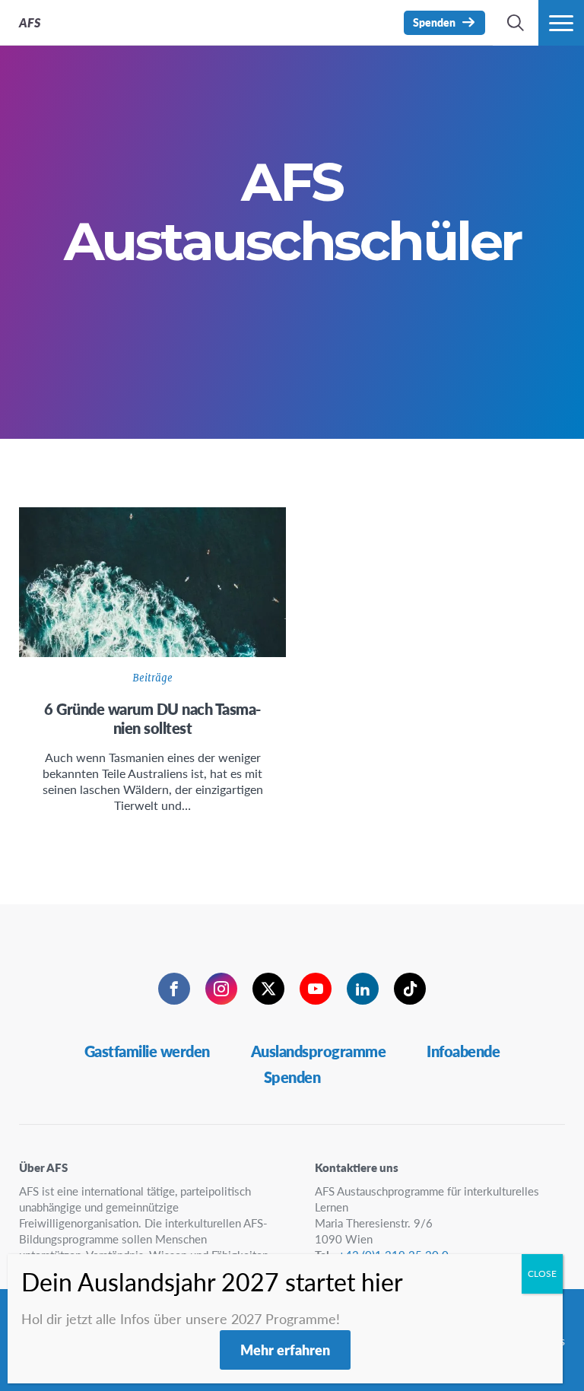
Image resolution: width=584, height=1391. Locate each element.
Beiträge (152, 678)
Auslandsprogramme (318, 1051)
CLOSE (542, 1273)
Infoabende (463, 1051)
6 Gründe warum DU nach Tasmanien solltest (152, 718)
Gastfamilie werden (147, 1051)
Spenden (292, 1077)
